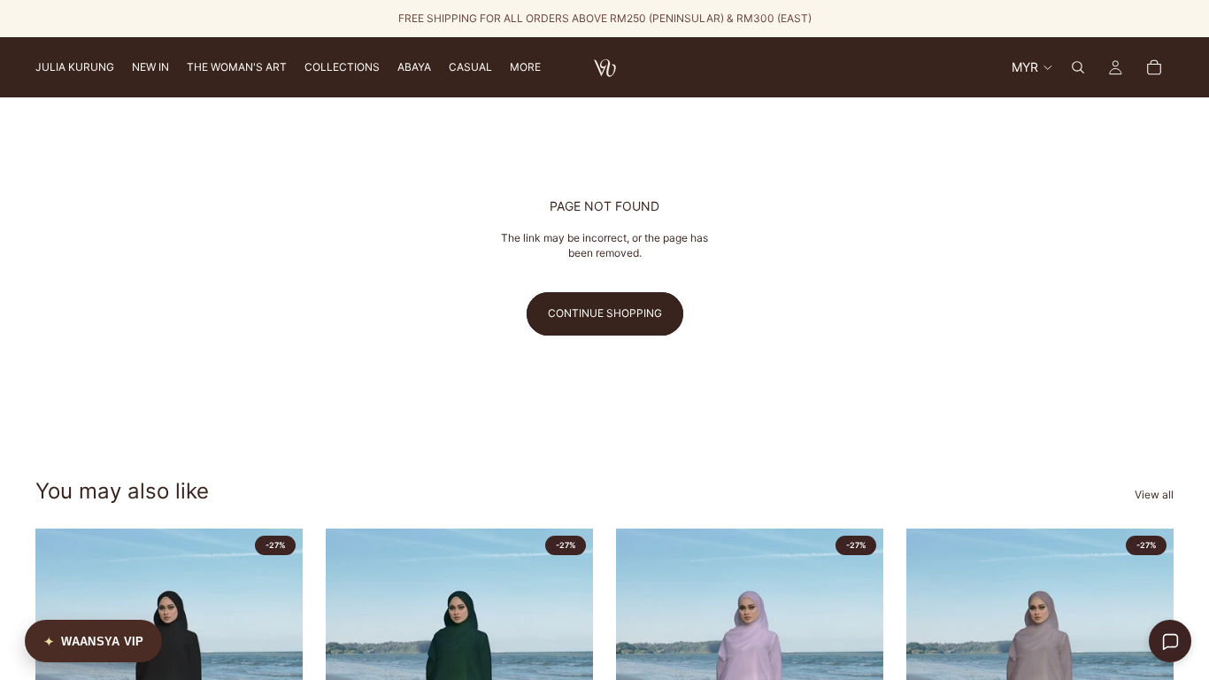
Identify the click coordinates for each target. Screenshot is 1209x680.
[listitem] (525, 67)
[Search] (1078, 67)
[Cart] (1154, 67)
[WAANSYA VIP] (93, 641)
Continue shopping (605, 313)
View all (1154, 494)
